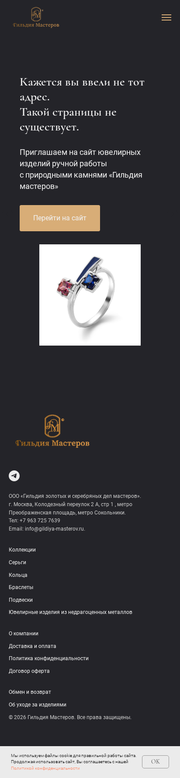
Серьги (17, 562)
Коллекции (22, 550)
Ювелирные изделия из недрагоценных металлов (70, 612)
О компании (23, 634)
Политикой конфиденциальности (45, 768)
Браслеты (21, 587)
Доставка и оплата (32, 646)
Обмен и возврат (30, 692)
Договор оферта (29, 671)
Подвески (21, 600)
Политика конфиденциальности (49, 658)
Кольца (18, 575)
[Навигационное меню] (166, 17)
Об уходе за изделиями (37, 705)
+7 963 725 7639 (40, 521)
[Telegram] (14, 475)
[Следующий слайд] (172, 214)
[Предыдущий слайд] (7, 214)
